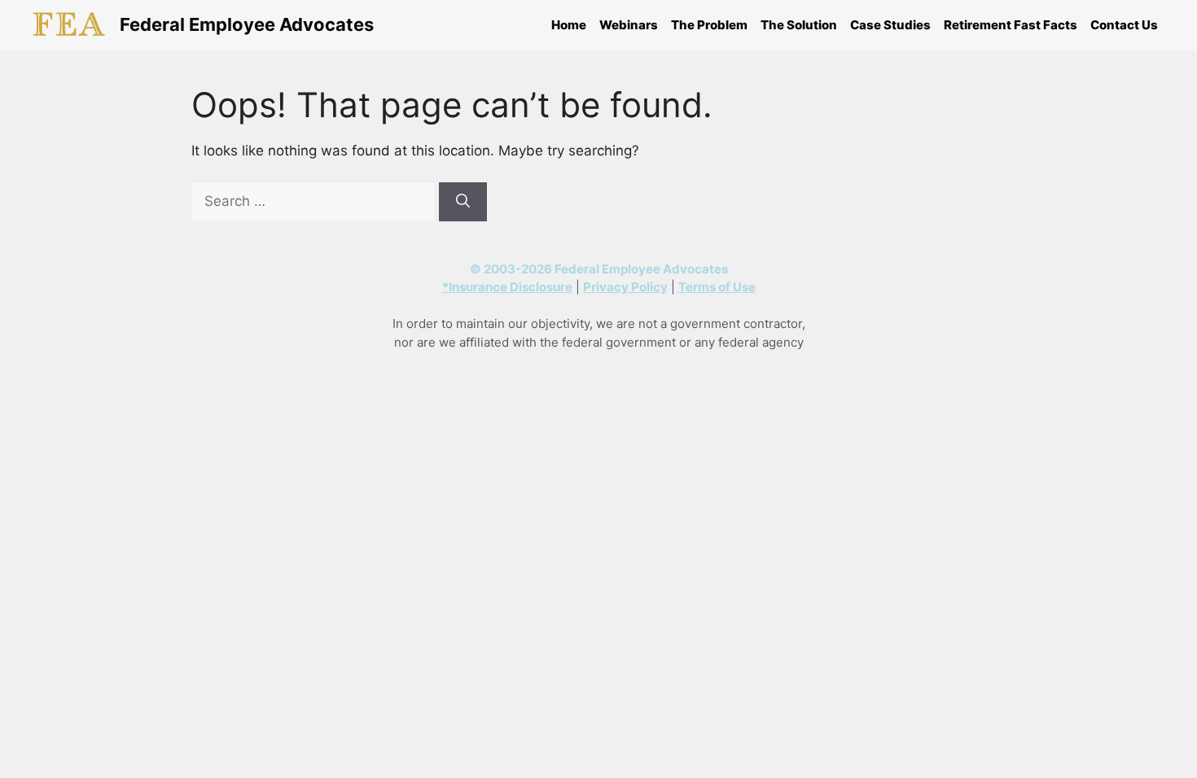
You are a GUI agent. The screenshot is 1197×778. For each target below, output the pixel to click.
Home (568, 25)
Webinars (628, 25)
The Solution (799, 25)
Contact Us (1124, 25)
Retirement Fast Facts (1010, 25)
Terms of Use (717, 287)
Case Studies (890, 25)
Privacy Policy (625, 287)
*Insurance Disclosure (507, 287)
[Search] (463, 201)
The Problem (709, 25)
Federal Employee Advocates (247, 24)
